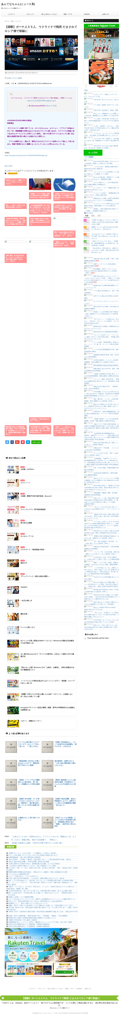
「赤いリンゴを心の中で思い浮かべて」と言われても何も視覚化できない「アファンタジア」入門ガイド (101, 509)
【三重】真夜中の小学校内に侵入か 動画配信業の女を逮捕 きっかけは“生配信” (34, 864)
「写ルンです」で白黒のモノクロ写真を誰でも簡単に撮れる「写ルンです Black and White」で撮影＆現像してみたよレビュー (101, 615)
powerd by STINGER (81, 1013)
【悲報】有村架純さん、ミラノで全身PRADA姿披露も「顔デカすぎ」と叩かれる (65, 744)
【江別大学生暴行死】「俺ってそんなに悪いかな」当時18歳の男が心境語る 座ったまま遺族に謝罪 (40, 891)
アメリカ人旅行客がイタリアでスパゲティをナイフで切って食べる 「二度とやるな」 (28, 744)
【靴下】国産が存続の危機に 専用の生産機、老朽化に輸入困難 (28, 861)
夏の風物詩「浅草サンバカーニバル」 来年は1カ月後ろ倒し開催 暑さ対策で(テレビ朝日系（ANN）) (101, 271)
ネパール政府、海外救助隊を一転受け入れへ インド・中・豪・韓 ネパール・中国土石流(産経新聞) (101, 344)
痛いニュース (13, 173)
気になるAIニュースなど (49, 14)
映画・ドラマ (68, 14)
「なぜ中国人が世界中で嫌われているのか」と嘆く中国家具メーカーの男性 (32, 866)
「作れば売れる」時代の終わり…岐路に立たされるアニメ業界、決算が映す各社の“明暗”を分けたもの (105, 250)
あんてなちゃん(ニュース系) (18, 4)
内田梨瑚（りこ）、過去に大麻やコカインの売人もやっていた (28, 903)
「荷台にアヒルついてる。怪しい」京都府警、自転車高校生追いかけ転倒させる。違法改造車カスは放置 (104, 243)
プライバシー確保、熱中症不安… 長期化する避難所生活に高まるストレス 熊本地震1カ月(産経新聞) (101, 381)
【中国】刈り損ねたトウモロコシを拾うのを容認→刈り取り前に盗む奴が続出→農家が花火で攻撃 (104, 222)
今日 (86, 216)
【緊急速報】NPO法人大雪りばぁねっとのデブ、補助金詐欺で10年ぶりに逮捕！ (29, 763)
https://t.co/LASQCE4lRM (36, 101)
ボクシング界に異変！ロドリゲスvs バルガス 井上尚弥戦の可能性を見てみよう (33, 855)
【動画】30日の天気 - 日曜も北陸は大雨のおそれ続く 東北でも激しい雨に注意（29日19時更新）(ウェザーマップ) (101, 516)
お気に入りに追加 (14, 78)
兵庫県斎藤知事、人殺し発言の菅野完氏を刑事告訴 (24, 857)
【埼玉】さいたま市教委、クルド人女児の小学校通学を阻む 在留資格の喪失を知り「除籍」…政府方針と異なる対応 (65, 822)
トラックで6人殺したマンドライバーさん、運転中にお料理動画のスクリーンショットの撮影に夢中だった (41, 899)
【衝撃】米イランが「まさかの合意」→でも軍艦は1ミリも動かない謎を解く (32, 853)
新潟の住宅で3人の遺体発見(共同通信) (106, 332)
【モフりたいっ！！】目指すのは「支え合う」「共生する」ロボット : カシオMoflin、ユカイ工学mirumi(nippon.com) (101, 321)
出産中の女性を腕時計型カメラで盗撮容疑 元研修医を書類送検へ (29, 924)
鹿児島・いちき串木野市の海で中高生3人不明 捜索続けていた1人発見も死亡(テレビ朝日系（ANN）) (101, 314)
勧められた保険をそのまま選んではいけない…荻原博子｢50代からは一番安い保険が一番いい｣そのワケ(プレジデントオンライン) (101, 406)
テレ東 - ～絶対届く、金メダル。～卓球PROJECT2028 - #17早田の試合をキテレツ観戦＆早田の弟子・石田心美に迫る (101, 128)
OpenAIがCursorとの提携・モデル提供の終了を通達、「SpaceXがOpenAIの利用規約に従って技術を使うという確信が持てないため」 (101, 597)
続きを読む (9, 166)
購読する (89, 20)
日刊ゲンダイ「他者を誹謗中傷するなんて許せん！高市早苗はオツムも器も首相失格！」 (36, 901)
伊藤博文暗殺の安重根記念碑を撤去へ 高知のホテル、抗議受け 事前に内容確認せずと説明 (37, 872)
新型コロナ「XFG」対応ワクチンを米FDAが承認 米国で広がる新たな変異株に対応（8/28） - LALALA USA (101, 627)
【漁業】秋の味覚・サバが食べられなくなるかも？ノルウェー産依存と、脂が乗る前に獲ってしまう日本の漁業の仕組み (28, 803)
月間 (99, 216)
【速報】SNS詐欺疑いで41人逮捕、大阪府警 (22, 920)
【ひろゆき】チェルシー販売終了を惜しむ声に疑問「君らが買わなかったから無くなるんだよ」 (104, 236)
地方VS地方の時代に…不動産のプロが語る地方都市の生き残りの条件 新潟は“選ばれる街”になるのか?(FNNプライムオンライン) (101, 487)
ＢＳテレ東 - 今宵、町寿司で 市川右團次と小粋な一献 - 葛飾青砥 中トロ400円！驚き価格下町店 (101, 140)
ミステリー (11, 14)
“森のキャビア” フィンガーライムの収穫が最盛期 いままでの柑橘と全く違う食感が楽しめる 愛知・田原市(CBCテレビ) (101, 480)
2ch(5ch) (87, 14)
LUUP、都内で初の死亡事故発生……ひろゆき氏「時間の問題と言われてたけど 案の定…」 (37, 878)
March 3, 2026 (51, 106)
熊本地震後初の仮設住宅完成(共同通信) (106, 365)
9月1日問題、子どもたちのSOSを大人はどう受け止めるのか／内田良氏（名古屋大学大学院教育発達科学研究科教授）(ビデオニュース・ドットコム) (101, 394)
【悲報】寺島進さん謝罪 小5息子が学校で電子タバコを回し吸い (37, 843)
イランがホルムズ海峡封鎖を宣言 (18, 874)
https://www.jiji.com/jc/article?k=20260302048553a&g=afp (26, 155)
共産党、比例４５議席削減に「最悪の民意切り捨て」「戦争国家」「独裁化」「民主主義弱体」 (38, 916)
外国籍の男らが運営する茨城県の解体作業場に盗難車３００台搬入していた (32, 918)
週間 (92, 216)
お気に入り (105, 14)
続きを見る (89, 213)
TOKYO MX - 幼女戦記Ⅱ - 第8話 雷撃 (106, 110)
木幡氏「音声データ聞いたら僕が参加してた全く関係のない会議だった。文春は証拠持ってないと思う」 (41, 905)
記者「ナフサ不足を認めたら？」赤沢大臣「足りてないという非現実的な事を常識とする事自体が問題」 (41, 880)
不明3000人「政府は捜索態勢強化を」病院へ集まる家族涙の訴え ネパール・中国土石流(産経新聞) (101, 413)
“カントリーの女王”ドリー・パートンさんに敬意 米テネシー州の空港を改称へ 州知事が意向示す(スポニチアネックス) (101, 337)
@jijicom (49, 101)
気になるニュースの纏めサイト (60, 1008)
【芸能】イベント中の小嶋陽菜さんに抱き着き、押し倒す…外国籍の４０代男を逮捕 (28, 782)
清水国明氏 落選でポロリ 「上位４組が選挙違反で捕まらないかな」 (65, 763)
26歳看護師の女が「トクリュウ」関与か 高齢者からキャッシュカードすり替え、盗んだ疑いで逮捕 (40, 922)
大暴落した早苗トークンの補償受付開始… (21, 897)
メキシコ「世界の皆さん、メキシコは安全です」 (23, 876)
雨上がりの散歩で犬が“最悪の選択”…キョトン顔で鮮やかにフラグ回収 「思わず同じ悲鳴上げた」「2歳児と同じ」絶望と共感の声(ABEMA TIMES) (101, 584)
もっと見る (93, 153)
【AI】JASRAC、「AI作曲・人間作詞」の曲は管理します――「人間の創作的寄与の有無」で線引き (39, 859)
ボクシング (30, 14)
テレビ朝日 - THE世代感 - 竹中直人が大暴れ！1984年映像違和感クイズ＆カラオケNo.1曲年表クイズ (101, 121)
